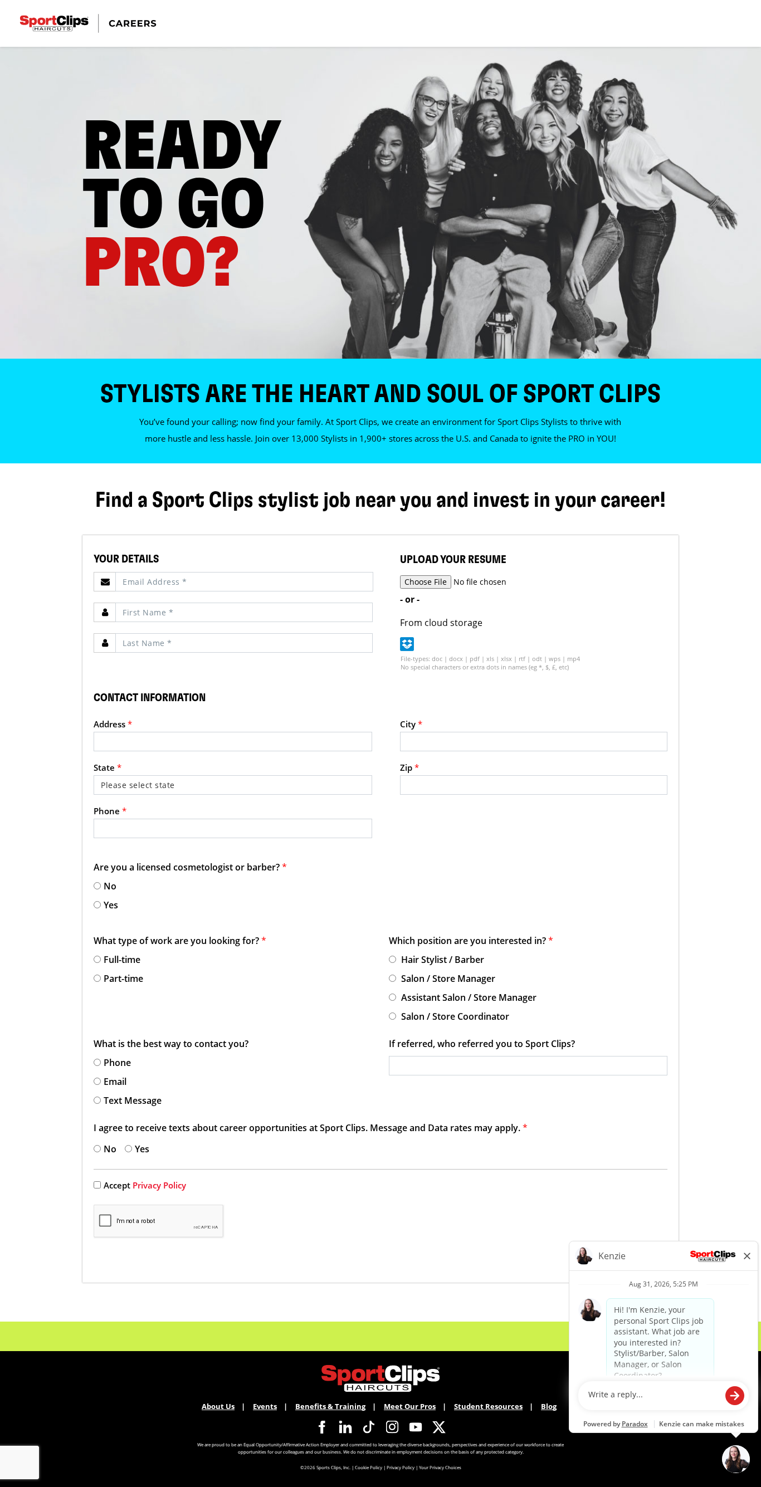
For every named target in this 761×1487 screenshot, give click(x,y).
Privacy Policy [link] (159, 1185)
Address (113, 724)
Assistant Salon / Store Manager (467, 997)
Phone (110, 811)
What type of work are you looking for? (180, 941)
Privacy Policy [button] (400, 1467)
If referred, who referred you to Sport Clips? (482, 1044)
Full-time (122, 959)
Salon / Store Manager (447, 978)
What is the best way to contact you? (171, 1044)
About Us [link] (218, 1406)
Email (115, 1081)
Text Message (133, 1100)
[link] (322, 1427)
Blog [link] (549, 1406)
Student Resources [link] (488, 1406)
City (411, 724)
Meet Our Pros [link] (410, 1406)
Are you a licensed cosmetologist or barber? (190, 867)
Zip (409, 767)
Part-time (123, 978)
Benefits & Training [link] (330, 1406)
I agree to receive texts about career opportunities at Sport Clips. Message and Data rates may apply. (311, 1128)
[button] (407, 644)
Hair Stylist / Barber (441, 959)
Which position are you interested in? (471, 941)
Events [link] (265, 1406)
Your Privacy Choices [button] (440, 1467)
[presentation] (244, 581)
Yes (111, 905)
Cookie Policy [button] (368, 1467)
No (110, 886)
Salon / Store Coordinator (454, 1016)
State (107, 767)
